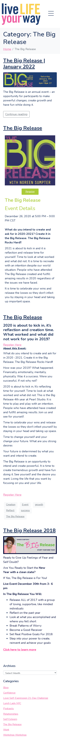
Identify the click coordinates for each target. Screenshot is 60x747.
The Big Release (22, 128)
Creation (10, 504)
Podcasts (8, 708)
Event (25, 504)
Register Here (12, 345)
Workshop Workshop (15, 735)
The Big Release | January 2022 (24, 63)
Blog (5, 687)
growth (39, 504)
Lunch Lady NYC (12, 703)
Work (6, 729)
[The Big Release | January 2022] (30, 79)
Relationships (10, 714)
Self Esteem (10, 719)
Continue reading (16, 114)
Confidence (9, 693)
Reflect (10, 510)
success (25, 510)
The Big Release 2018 (29, 530)
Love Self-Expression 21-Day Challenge (25, 698)
